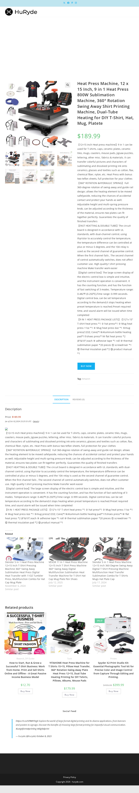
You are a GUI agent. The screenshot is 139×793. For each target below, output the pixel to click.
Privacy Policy (69, 777)
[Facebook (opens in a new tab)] (68, 2)
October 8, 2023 (44, 736)
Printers (113, 658)
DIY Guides (29, 658)
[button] (67, 85)
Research (20, 658)
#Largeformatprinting (26, 728)
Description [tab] (61, 399)
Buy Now (86, 366)
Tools (69, 658)
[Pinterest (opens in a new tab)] (72, 2)
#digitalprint (43, 728)
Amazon (86, 378)
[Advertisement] (69, 42)
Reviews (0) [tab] (79, 399)
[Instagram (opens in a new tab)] (75, 2)
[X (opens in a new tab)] (64, 2)
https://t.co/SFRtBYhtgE (27, 720)
